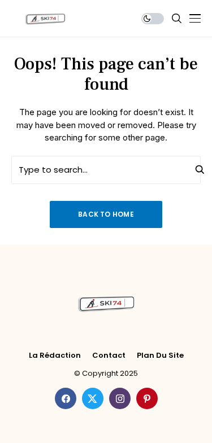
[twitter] (92, 398)
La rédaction (55, 355)
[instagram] (120, 398)
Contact (109, 355)
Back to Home (106, 214)
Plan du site (160, 355)
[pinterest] (147, 398)
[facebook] (65, 398)
